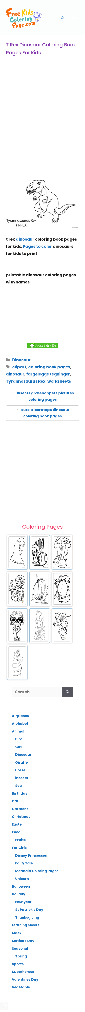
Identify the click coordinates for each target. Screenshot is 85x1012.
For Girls (19, 847)
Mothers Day (23, 940)
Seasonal (20, 948)
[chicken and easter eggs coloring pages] (40, 640)
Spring (21, 956)
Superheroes (23, 971)
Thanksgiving (27, 917)
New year (23, 902)
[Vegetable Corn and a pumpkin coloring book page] (40, 567)
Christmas (21, 816)
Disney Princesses (31, 855)
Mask (16, 933)
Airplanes (20, 715)
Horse (20, 770)
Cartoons (20, 809)
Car (15, 801)
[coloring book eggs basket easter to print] (62, 567)
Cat (18, 746)
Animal (18, 731)
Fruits (20, 839)
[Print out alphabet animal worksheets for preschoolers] (17, 677)
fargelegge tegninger (48, 374)
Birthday (19, 793)
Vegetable (21, 987)
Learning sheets (26, 925)
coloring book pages (49, 367)
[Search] (67, 692)
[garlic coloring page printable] (40, 604)
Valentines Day (25, 979)
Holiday (18, 894)
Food (16, 832)
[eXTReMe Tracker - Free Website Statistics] (4, 1008)
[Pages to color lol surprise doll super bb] (17, 640)
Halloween (21, 886)
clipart (19, 367)
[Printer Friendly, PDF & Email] (42, 345)
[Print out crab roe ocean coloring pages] (62, 604)
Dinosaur (21, 360)
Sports (18, 964)
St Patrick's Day (29, 909)
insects (21, 778)
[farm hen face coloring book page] (17, 567)
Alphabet (20, 723)
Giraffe (21, 762)
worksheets (59, 381)
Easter (17, 824)
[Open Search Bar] (62, 18)
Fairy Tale (24, 863)
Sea (18, 785)
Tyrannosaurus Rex (25, 381)
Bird (19, 739)
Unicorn (22, 878)
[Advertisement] (42, 128)
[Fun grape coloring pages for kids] (62, 640)
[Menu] (73, 18)
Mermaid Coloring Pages (37, 871)
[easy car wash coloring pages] (17, 604)
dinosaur (25, 239)
